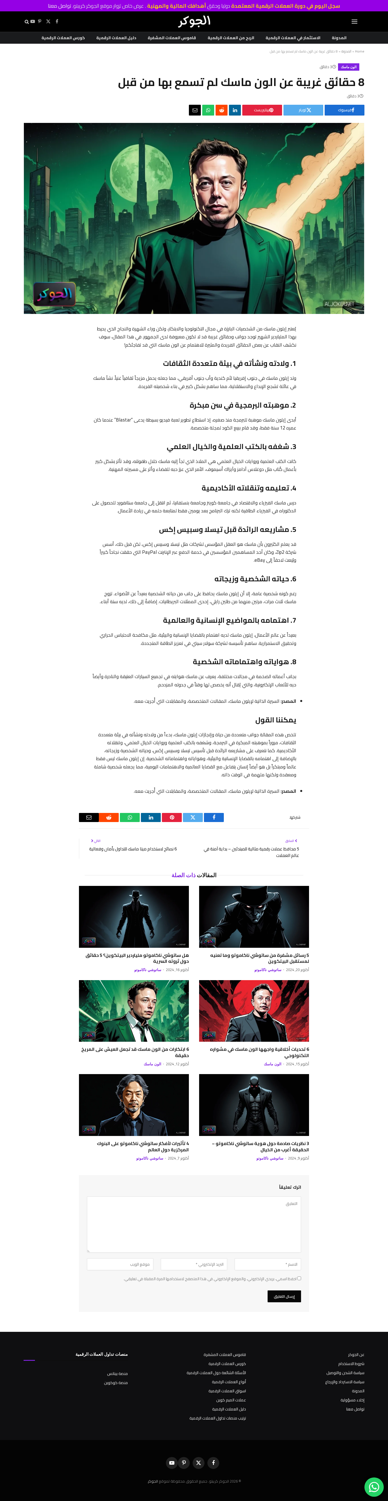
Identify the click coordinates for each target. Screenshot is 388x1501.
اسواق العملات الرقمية (227, 1391)
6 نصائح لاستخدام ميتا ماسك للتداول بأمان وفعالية (133, 849)
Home (359, 51)
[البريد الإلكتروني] (302, 418)
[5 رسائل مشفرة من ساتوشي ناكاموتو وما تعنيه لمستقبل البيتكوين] (254, 917)
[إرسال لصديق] (195, 110)
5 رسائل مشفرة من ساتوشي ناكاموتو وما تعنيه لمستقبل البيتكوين (259, 958)
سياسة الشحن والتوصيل (345, 1372)
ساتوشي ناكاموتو (268, 969)
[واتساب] (208, 110)
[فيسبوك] (302, 344)
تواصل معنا (59, 6)
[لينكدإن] (235, 110)
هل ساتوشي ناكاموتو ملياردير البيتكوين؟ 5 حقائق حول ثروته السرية (137, 958)
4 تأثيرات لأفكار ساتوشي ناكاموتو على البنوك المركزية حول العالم (143, 1147)
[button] (354, 21)
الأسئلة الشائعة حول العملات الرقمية (216, 1372)
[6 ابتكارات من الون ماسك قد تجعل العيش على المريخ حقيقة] (134, 1011)
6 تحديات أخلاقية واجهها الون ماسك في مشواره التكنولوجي (259, 1052)
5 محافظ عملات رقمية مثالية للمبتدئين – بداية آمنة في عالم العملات (251, 852)
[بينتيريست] (302, 374)
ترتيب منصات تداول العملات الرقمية (217, 1418)
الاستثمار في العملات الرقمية (293, 37)
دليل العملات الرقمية (116, 37)
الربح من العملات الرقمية (231, 37)
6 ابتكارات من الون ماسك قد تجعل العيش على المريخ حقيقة (135, 1052)
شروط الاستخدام (351, 1363)
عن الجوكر (356, 1354)
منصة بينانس (117, 1373)
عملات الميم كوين (231, 1400)
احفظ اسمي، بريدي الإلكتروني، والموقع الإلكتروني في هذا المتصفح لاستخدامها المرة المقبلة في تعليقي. (210, 1278)
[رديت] (222, 110)
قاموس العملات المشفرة (172, 37)
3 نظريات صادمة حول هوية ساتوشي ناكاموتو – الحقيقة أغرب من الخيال (260, 1147)
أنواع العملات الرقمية (229, 1381)
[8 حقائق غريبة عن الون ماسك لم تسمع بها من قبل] (194, 312)
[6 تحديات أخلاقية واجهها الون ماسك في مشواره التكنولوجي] (254, 1011)
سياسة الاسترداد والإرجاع (344, 1381)
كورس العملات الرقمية (63, 37)
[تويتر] (302, 359)
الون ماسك (348, 66)
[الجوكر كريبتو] (194, 21)
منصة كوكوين (116, 1382)
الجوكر (153, 1481)
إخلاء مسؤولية (352, 1400)
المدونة (339, 37)
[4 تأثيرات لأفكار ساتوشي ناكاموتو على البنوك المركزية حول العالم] (134, 1105)
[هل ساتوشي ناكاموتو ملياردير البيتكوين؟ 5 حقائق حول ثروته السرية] (134, 917)
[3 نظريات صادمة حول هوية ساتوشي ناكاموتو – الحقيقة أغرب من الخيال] (254, 1105)
